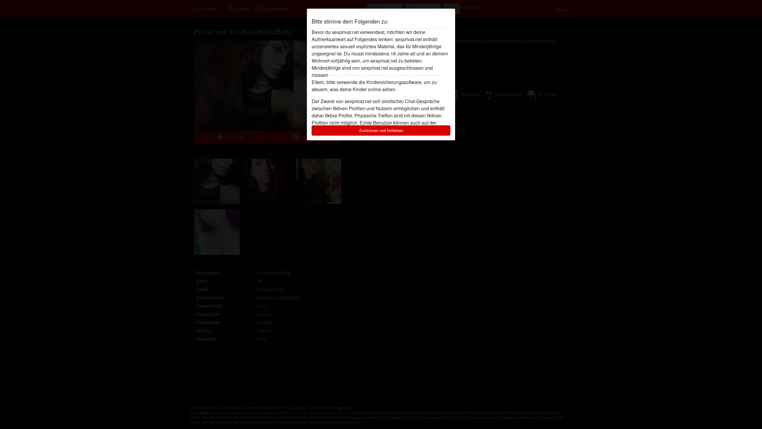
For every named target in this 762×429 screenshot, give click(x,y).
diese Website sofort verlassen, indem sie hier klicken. (387, 75)
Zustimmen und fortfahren (381, 130)
